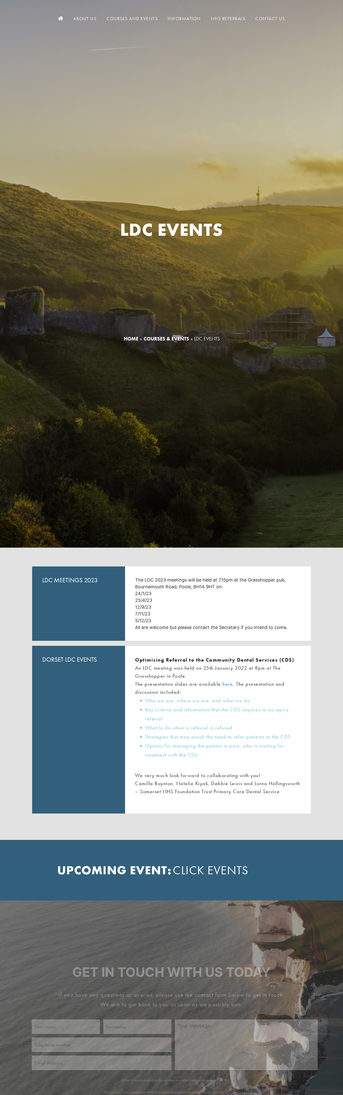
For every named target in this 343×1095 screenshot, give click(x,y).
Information (184, 18)
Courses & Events (166, 338)
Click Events (210, 870)
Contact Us (270, 18)
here (227, 684)
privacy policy (231, 1075)
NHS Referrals (228, 18)
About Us (84, 18)
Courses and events (132, 18)
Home (131, 338)
